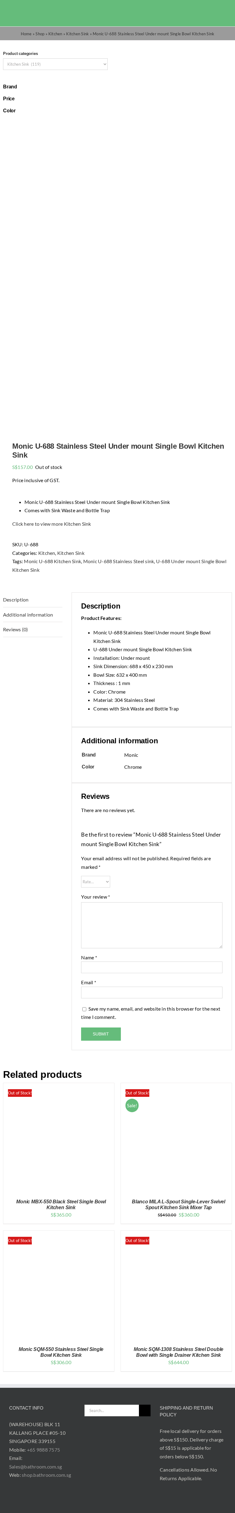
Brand (10, 86)
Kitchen (55, 33)
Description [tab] (16, 599)
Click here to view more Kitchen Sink (51, 524)
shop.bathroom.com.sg (46, 1475)
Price (9, 98)
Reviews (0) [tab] (15, 629)
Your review (95, 897)
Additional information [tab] (28, 614)
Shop (39, 33)
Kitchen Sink (77, 33)
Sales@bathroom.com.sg (35, 1466)
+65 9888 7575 (43, 1450)
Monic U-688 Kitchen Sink (52, 561)
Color (9, 110)
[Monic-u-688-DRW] (117, 273)
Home (26, 33)
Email (88, 982)
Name (89, 957)
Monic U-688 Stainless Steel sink (118, 561)
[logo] (24, 9)
